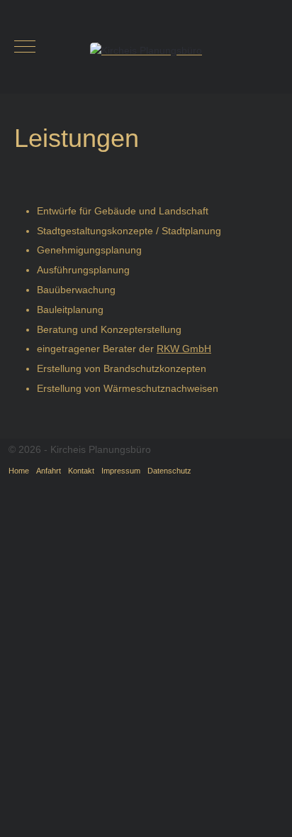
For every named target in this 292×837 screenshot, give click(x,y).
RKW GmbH (184, 348)
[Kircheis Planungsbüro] (146, 49)
